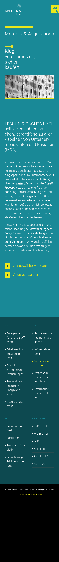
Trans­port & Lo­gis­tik (16, 447)
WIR (36, 441)
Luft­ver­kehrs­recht (42, 351)
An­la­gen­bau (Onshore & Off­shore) (16, 338)
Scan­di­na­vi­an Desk (15, 428)
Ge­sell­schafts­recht (15, 404)
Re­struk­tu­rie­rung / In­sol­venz (42, 393)
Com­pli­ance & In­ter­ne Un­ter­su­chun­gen (15, 370)
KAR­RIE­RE (40, 448)
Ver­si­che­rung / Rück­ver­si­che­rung (16, 461)
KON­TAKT (40, 463)
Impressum (20, 495)
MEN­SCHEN (41, 433)
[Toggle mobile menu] (47, 9)
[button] (29, 266)
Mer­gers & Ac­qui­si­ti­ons (42, 363)
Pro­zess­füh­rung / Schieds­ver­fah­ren (43, 377)
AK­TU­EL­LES (41, 456)
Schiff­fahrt (13, 437)
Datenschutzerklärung (34, 495)
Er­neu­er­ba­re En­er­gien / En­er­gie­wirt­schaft (14, 388)
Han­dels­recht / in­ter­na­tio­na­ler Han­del (43, 338)
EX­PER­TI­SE (41, 426)
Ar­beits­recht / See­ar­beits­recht (15, 354)
